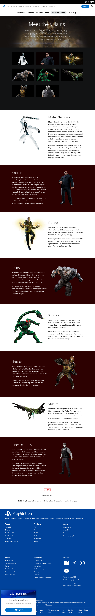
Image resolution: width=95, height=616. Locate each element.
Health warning (39, 569)
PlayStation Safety (10, 563)
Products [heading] (37, 524)
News (43, 6)
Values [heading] (65, 524)
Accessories (36, 6)
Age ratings (37, 566)
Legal (36, 611)
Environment (67, 527)
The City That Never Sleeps (38, 13)
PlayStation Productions (12, 536)
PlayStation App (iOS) (69, 577)
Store (8, 6)
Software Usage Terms (83, 611)
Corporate (8, 539)
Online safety (67, 533)
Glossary (36, 575)
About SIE (8, 527)
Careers (7, 530)
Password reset (10, 572)
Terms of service (39, 560)
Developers (37, 572)
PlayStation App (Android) (71, 580)
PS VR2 (36, 533)
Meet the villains (58, 13)
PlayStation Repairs (11, 569)
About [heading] (7, 524)
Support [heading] (8, 557)
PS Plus (27, 6)
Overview (21, 13)
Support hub (9, 560)
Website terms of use (53, 611)
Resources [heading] (38, 557)
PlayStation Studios (11, 533)
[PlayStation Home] (4, 6)
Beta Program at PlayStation (72, 586)
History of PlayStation (11, 541)
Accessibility (67, 530)
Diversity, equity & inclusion (71, 536)
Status (7, 566)
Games (20, 6)
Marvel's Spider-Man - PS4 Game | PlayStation (33, 518)
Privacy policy (42, 611)
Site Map (63, 611)
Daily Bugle (72, 13)
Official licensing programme (43, 578)
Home (7, 518)
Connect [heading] (66, 557)
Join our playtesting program (72, 583)
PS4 (35, 530)
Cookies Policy (70, 611)
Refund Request (10, 575)
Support (51, 6)
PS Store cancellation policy (42, 563)
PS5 (14, 6)
